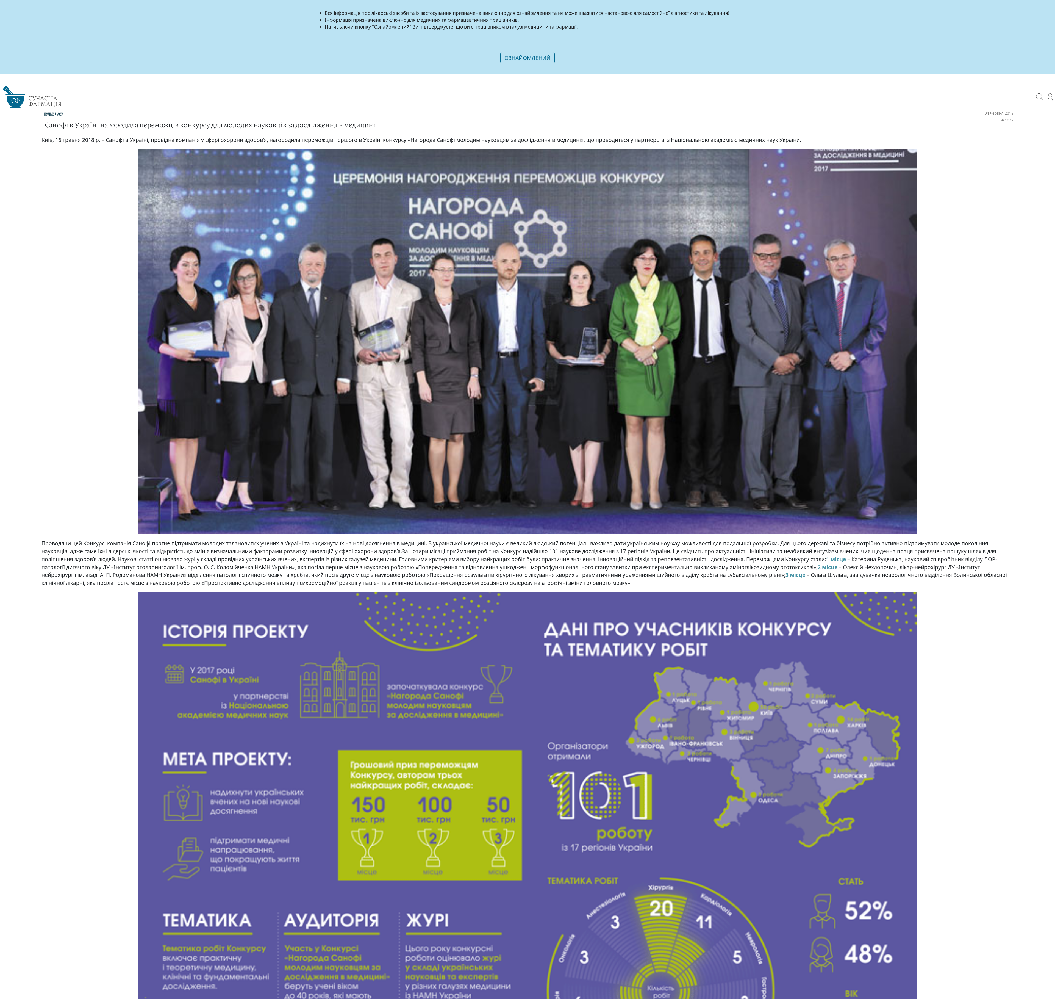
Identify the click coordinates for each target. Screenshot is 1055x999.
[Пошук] (1039, 93)
